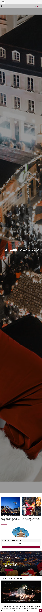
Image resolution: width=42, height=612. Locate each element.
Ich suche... (20, 543)
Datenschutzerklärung (25, 601)
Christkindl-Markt (4, 524)
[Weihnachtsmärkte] (31, 506)
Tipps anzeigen (21, 546)
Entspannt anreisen (8, 569)
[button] (37, 6)
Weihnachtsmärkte (25, 524)
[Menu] (40, 610)
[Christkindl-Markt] (10, 506)
